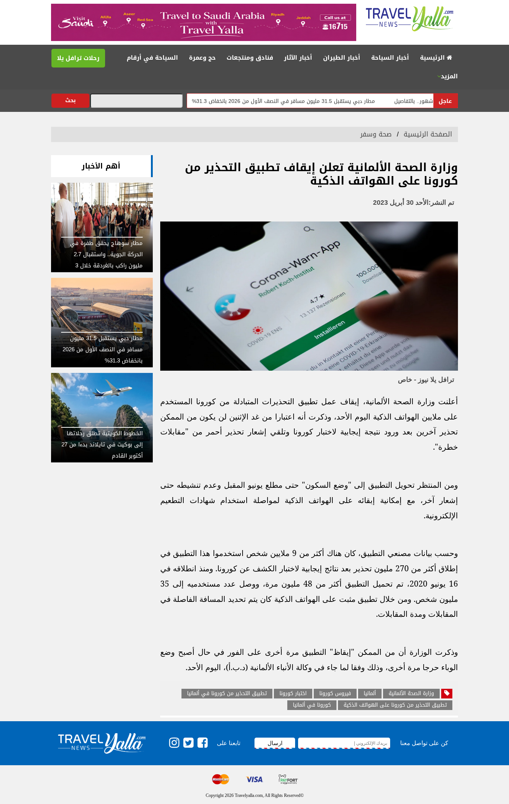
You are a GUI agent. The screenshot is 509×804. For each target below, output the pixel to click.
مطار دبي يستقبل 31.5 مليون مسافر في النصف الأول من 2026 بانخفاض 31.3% (304, 101)
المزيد (449, 76)
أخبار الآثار (298, 57)
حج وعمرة (202, 57)
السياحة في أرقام (152, 57)
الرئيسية (433, 57)
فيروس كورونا (335, 693)
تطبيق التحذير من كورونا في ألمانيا (227, 693)
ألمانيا (370, 693)
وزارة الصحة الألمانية (411, 693)
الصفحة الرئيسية (428, 134)
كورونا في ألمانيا (312, 705)
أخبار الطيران (341, 57)
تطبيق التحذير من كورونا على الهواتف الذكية (395, 705)
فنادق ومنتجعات (250, 57)
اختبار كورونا (293, 693)
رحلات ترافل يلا (78, 58)
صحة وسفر (376, 134)
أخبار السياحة (390, 57)
